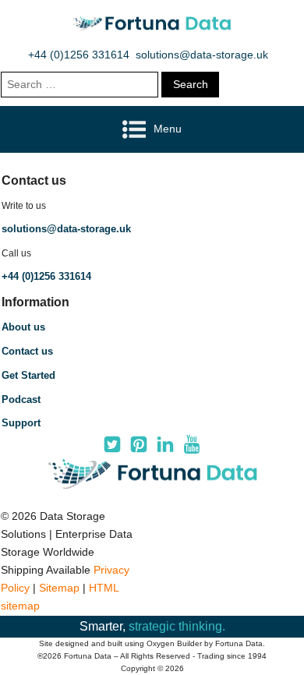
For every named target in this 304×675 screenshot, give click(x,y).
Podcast (21, 399)
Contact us (27, 351)
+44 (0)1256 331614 (78, 54)
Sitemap (59, 587)
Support (21, 423)
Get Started (28, 375)
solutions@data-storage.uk (202, 54)
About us (23, 327)
